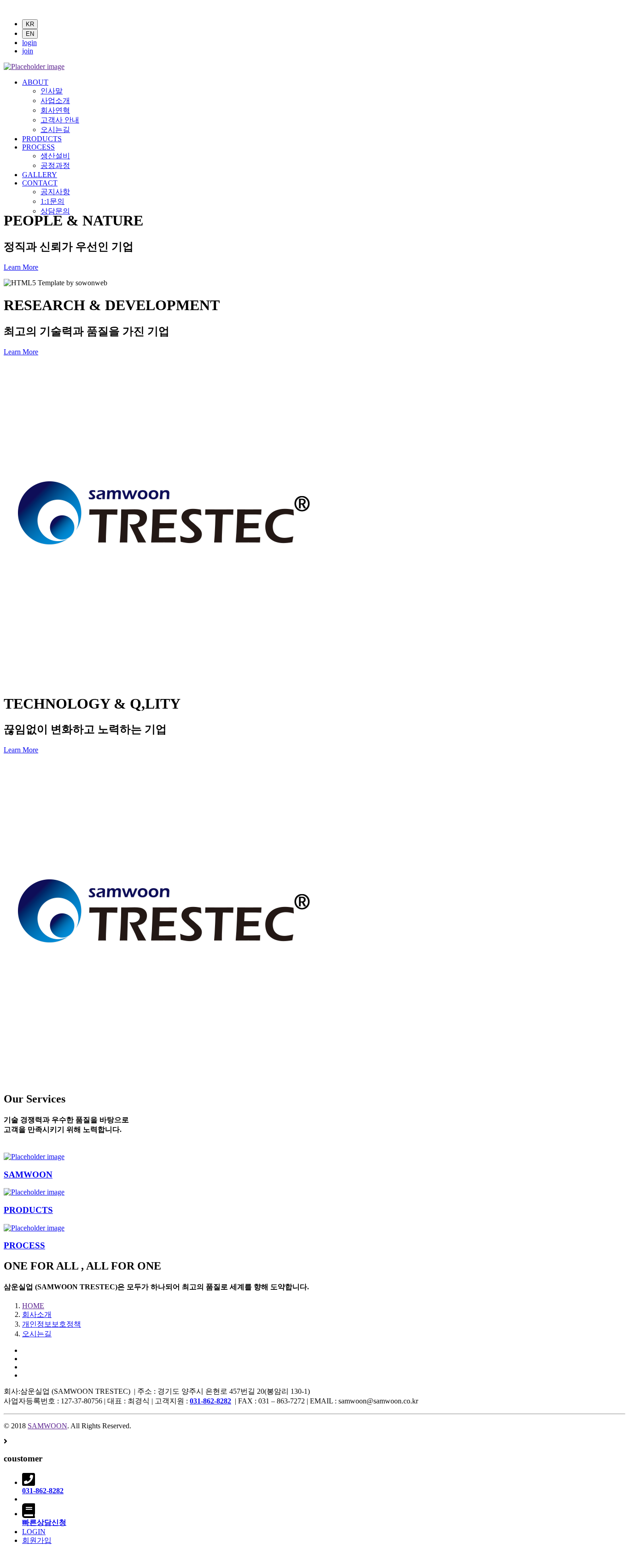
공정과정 (55, 165)
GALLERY (39, 175)
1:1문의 (52, 201)
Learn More (21, 267)
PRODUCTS (42, 139)
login (29, 42)
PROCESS (38, 147)
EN (30, 33)
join (27, 51)
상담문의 (55, 211)
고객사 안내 (60, 120)
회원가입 (37, 1540)
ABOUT (35, 82)
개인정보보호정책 (51, 1324)
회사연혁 (55, 110)
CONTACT (40, 183)
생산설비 (55, 156)
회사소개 (37, 1314)
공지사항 (55, 192)
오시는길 (55, 129)
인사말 (52, 91)
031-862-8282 (210, 1401)
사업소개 (55, 100)
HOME (33, 1306)
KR (30, 24)
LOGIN (34, 1532)
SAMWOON (28, 1174)
